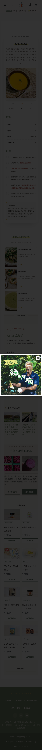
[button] (38, 358)
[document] (21, 375)
